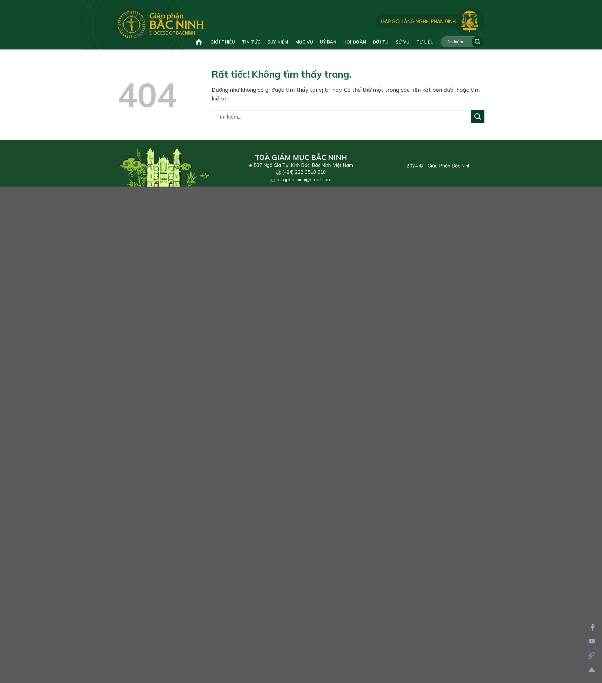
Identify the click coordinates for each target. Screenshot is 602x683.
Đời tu (381, 41)
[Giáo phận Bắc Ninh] (161, 25)
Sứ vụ (402, 41)
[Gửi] (477, 42)
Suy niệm (277, 41)
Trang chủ (199, 42)
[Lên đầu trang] (592, 670)
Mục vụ (304, 41)
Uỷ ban (328, 41)
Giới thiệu (222, 41)
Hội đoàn (354, 41)
